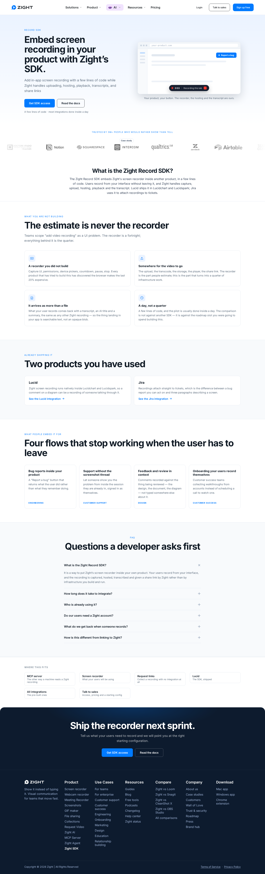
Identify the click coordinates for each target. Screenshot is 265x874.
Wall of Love (194, 805)
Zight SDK (71, 848)
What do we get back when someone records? (96, 626)
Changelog (132, 810)
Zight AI (70, 832)
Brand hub (193, 827)
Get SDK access (39, 103)
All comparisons (166, 818)
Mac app (222, 789)
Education (101, 836)
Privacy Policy (232, 866)
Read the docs (70, 103)
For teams (101, 789)
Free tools (132, 800)
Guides (129, 789)
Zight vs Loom (165, 789)
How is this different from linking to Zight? (93, 637)
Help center (133, 816)
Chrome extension (222, 801)
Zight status (133, 821)
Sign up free (243, 7)
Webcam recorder (77, 794)
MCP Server (73, 837)
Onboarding (103, 819)
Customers (193, 800)
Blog (128, 794)
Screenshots (73, 805)
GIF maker (71, 810)
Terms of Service (210, 866)
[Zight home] (22, 7)
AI (115, 7)
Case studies (194, 794)
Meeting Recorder (77, 800)
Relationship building (103, 843)
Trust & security (196, 810)
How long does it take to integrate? (88, 593)
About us (192, 789)
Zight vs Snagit (165, 794)
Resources (135, 7)
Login (199, 7)
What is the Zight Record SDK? (85, 565)
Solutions (72, 7)
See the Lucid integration (45, 398)
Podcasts (131, 805)
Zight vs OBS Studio (164, 810)
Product (92, 7)
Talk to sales (219, 7)
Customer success (101, 807)
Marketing (101, 825)
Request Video (74, 827)
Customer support (107, 800)
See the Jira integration (153, 398)
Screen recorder (76, 789)
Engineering (103, 814)
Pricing (155, 7)
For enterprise (104, 794)
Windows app (225, 794)
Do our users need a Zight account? (88, 615)
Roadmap (192, 816)
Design (99, 830)
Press (189, 821)
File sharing (72, 816)
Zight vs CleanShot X (163, 801)
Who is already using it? (80, 604)
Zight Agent (72, 843)
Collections (72, 821)
